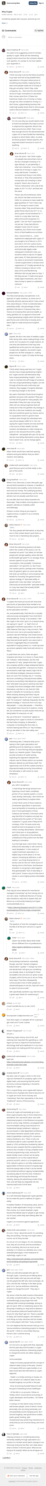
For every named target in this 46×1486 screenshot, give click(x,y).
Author (12, 527)
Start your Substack (17, 1476)
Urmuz (9, 1003)
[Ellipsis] (43, 50)
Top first (40, 31)
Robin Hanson (7, 14)
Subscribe (33, 3)
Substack (12, 1481)
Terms (30, 1468)
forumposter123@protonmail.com (20, 1015)
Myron (12, 366)
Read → (5, 23)
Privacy (24, 1468)
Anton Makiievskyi (14, 1193)
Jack (10, 333)
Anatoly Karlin (12, 1073)
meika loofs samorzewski (19, 465)
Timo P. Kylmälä (13, 1434)
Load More (6, 1458)
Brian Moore (14, 72)
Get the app (34, 1476)
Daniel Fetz (13, 1342)
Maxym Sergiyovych (14, 1031)
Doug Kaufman (12, 479)
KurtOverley (11, 1109)
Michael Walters (13, 293)
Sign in (41, 3)
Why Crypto (7, 12)
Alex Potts (10, 448)
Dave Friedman (12, 50)
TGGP (9, 887)
